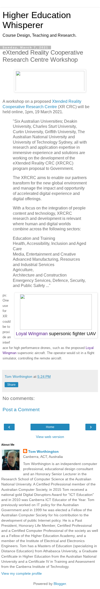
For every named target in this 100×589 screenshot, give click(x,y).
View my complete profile (21, 573)
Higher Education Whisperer (37, 20)
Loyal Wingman (32, 333)
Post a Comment (21, 409)
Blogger (60, 584)
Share (11, 384)
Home (50, 427)
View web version (50, 437)
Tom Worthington (43, 451)
